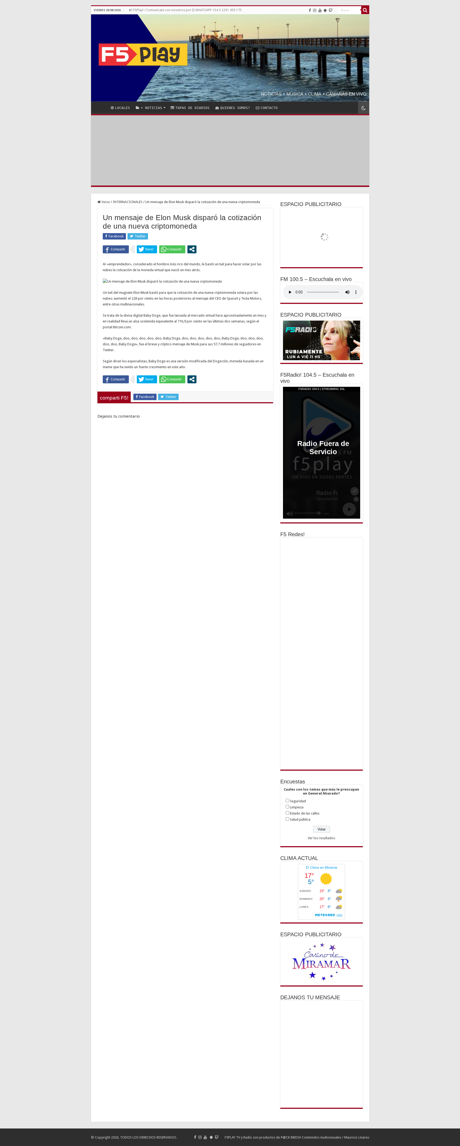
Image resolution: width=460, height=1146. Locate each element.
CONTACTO (269, 108)
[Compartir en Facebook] (116, 249)
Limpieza (296, 807)
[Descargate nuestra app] (325, 10)
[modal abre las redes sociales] (191, 249)
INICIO (101, 107)
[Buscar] (365, 10)
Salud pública (300, 819)
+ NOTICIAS (151, 108)
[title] (363, 108)
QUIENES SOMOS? (235, 108)
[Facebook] (309, 10)
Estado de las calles (304, 813)
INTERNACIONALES (127, 202)
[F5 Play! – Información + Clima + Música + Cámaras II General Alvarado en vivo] (230, 58)
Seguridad (298, 801)
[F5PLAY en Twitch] (330, 10)
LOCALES (122, 108)
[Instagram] (315, 10)
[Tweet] (147, 249)
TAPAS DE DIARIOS (192, 108)
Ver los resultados (321, 838)
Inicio (105, 202)
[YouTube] (320, 10)
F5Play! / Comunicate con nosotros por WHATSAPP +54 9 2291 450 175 (187, 10)
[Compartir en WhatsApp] (172, 249)
